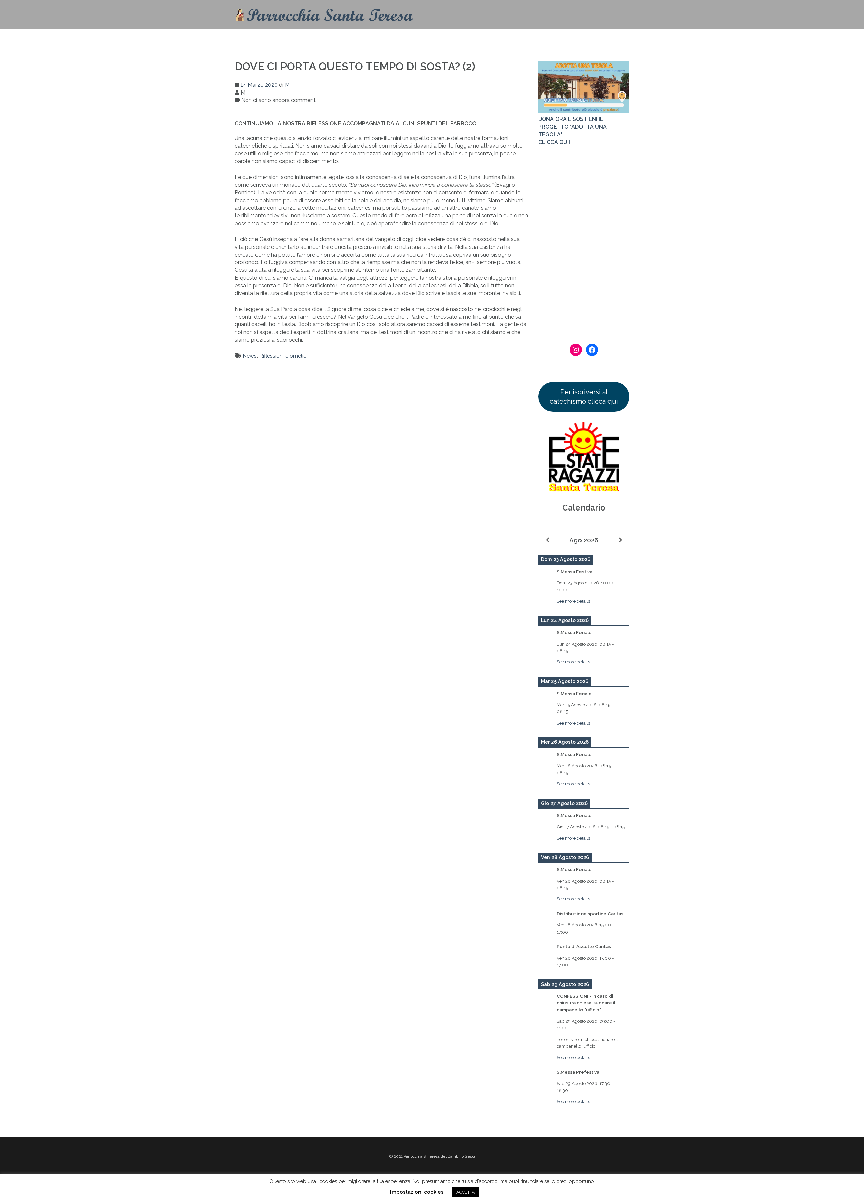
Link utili (585, 39)
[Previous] (547, 540)
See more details (573, 601)
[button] (620, 40)
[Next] (620, 540)
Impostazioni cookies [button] (417, 1192)
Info (455, 39)
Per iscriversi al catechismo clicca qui (584, 397)
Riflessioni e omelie (282, 355)
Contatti (428, 39)
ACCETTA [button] (465, 1192)
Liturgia (493, 39)
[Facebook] (592, 350)
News (250, 355)
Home (399, 39)
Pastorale (538, 39)
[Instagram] (576, 350)
